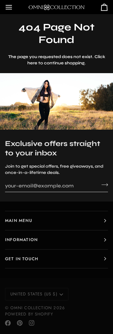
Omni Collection (31, 308)
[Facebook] (8, 323)
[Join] (103, 185)
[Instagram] (32, 323)
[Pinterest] (20, 323)
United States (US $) (33, 294)
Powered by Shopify (29, 314)
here (32, 63)
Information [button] (21, 240)
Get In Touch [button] (21, 259)
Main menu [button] (18, 221)
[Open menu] (14, 7)
